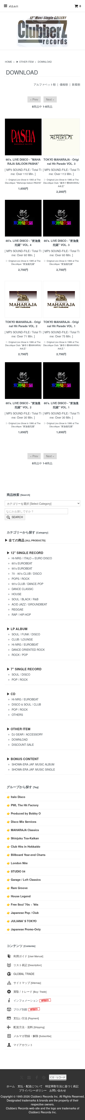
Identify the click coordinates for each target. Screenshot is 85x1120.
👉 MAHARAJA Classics (23, 830)
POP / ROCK (20, 679)
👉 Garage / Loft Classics (24, 880)
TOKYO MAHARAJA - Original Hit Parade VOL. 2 (23, 324)
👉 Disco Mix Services (21, 822)
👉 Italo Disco (16, 797)
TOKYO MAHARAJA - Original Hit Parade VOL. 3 (61, 161)
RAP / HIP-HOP (21, 614)
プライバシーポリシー (33, 1090)
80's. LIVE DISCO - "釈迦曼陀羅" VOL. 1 (61, 405)
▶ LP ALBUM (17, 629)
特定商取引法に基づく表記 (61, 1086)
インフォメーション (25, 1000)
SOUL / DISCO (21, 674)
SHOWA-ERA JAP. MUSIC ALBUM (33, 764)
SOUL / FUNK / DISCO (26, 634)
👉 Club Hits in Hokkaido (23, 846)
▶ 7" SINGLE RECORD (24, 669)
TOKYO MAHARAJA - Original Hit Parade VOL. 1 (61, 324)
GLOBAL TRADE (23, 974)
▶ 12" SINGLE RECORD (25, 552)
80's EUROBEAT (22, 563)
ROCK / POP (20, 655)
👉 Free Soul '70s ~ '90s (22, 904)
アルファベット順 (45, 84)
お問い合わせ (57, 1090)
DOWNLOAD (45, 61)
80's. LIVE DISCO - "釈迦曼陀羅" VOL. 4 (23, 243)
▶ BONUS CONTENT (23, 759)
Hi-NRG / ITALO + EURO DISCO (32, 558)
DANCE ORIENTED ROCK (28, 650)
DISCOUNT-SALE (23, 745)
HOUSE (16, 594)
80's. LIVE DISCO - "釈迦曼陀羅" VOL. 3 (61, 243)
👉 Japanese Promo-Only (24, 929)
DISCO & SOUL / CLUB (26, 704)
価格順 (64, 84)
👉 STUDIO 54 (16, 871)
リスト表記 (27, 965)
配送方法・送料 (28, 1027)
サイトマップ (27, 983)
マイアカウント (23, 1045)
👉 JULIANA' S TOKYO (22, 921)
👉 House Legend (19, 896)
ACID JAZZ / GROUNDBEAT (29, 604)
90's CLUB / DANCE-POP (27, 584)
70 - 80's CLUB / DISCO (27, 573)
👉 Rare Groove (17, 888)
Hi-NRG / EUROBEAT (25, 644)
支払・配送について (30, 1086)
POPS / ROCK (20, 579)
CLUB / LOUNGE (22, 639)
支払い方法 (26, 1018)
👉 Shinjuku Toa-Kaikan (23, 838)
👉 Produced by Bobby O (24, 813)
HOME (8, 61)
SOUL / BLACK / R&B (25, 599)
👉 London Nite (17, 863)
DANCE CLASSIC (22, 589)
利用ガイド (28, 956)
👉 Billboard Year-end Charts (26, 855)
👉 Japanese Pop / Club (23, 913)
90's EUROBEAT (22, 568)
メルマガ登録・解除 (32, 1036)
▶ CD (11, 694)
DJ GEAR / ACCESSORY (27, 734)
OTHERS (17, 715)
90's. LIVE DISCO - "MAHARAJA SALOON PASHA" (23, 161)
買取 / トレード (29, 991)
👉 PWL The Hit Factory (23, 805)
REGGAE (17, 609)
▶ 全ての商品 (25, 540)
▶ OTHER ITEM (25, 61)
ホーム (11, 1086)
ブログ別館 (20, 1009)
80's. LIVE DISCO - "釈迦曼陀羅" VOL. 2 (23, 405)
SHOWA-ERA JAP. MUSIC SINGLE (33, 769)
